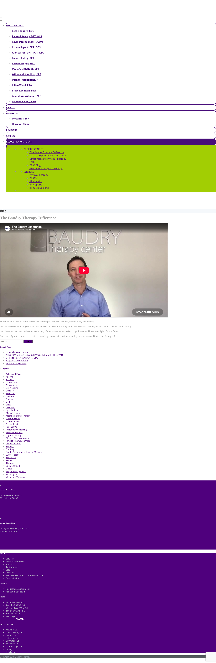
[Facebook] (1, 481)
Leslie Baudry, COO (23, 31)
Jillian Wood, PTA (22, 85)
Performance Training (16, 429)
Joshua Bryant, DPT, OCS (26, 47)
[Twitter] (3, 481)
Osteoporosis (12, 421)
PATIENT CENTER (33, 149)
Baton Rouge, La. (14, 646)
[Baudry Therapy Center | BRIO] (22, 13)
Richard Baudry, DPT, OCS (27, 36)
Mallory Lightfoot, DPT (25, 69)
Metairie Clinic (20, 118)
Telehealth (11, 457)
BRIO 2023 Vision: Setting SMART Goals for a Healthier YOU (34, 355)
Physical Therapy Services (18, 440)
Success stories (13, 454)
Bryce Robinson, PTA (24, 90)
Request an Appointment (18, 588)
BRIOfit (33, 178)
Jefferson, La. (12, 638)
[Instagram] (8, 481)
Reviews (10, 572)
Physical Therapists (15, 561)
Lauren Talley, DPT (23, 58)
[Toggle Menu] (1, 20)
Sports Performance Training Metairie (24, 452)
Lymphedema (12, 410)
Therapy (10, 463)
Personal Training (14, 432)
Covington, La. (13, 640)
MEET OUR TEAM (15, 25)
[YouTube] (10, 481)
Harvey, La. (11, 649)
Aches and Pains (13, 374)
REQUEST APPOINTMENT (19, 141)
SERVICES (29, 171)
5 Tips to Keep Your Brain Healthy (22, 357)
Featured (10, 396)
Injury (8, 404)
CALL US (10, 107)
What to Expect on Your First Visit (47, 155)
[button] (6, 146)
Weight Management (16, 471)
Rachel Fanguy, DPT (23, 63)
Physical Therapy (38, 175)
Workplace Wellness (15, 477)
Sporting (10, 449)
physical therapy (13, 435)
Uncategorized (13, 465)
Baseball (10, 379)
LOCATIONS (12, 113)
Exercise (10, 390)
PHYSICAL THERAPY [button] (54, 200)
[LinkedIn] (5, 481)
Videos (9, 468)
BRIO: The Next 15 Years (18, 352)
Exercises (10, 393)
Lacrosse (10, 407)
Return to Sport (13, 443)
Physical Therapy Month (17, 438)
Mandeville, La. (13, 643)
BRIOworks (35, 181)
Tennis (9, 460)
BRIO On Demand (39, 187)
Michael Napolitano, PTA (26, 79)
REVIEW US (11, 130)
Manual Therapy (13, 413)
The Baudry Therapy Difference (46, 152)
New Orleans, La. (14, 632)
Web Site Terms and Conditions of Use (24, 575)
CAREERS (10, 135)
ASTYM (9, 376)
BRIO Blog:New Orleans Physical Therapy (46, 167)
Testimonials (12, 567)
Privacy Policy (12, 578)
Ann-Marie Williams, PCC (26, 96)
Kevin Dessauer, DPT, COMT (28, 41)
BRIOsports (35, 184)
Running (10, 446)
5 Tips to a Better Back (17, 360)
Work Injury (11, 474)
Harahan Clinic (20, 124)
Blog (8, 569)
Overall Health (12, 424)
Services (10, 558)
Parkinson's (11, 426)
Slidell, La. (10, 652)
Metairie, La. (12, 629)
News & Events (13, 418)
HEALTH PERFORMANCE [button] (162, 200)
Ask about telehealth (15, 591)
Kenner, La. (11, 635)
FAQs (32, 162)
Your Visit (10, 564)
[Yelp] (12, 481)
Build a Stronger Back (16, 363)
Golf (8, 401)
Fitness (9, 399)
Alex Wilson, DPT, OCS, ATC (28, 52)
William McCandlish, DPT (26, 74)
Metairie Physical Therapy (18, 415)
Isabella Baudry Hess (24, 101)
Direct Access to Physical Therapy (47, 158)
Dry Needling (12, 387)
